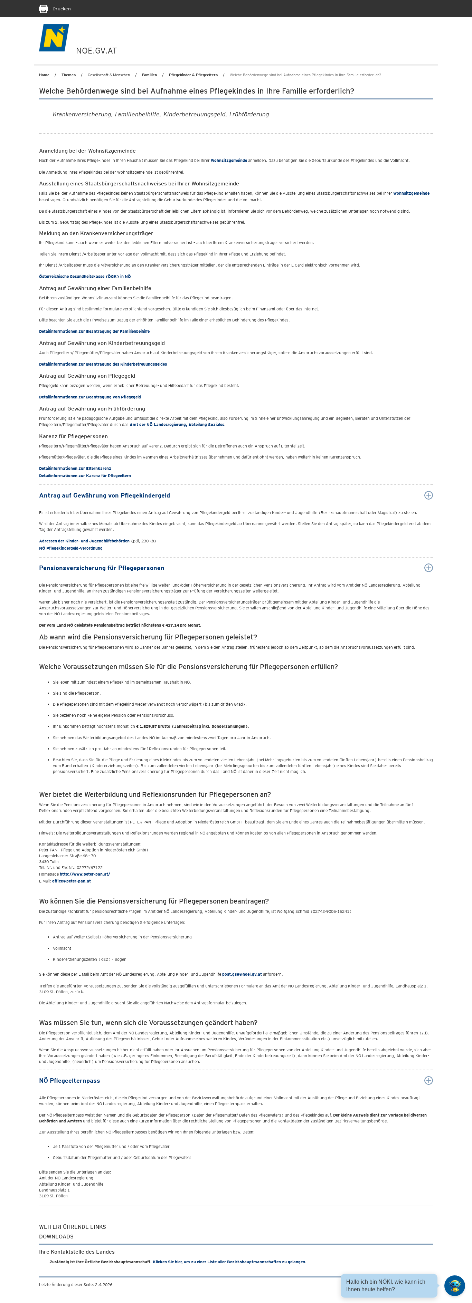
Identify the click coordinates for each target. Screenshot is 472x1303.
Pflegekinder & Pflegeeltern (193, 75)
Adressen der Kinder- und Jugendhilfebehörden (84, 540)
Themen (69, 75)
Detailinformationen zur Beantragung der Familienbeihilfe (94, 331)
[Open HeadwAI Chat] (454, 1285)
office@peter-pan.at (71, 881)
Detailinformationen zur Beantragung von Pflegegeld (90, 396)
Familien (149, 75)
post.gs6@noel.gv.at (242, 974)
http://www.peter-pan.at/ (85, 874)
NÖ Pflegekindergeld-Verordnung (71, 548)
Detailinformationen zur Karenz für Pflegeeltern (85, 475)
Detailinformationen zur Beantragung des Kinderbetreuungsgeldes (103, 364)
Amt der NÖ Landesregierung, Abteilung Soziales (177, 424)
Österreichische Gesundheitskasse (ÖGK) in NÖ (85, 276)
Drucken (61, 8)
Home (44, 75)
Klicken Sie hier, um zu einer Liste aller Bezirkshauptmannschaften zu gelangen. (229, 1261)
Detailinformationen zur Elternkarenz (75, 468)
